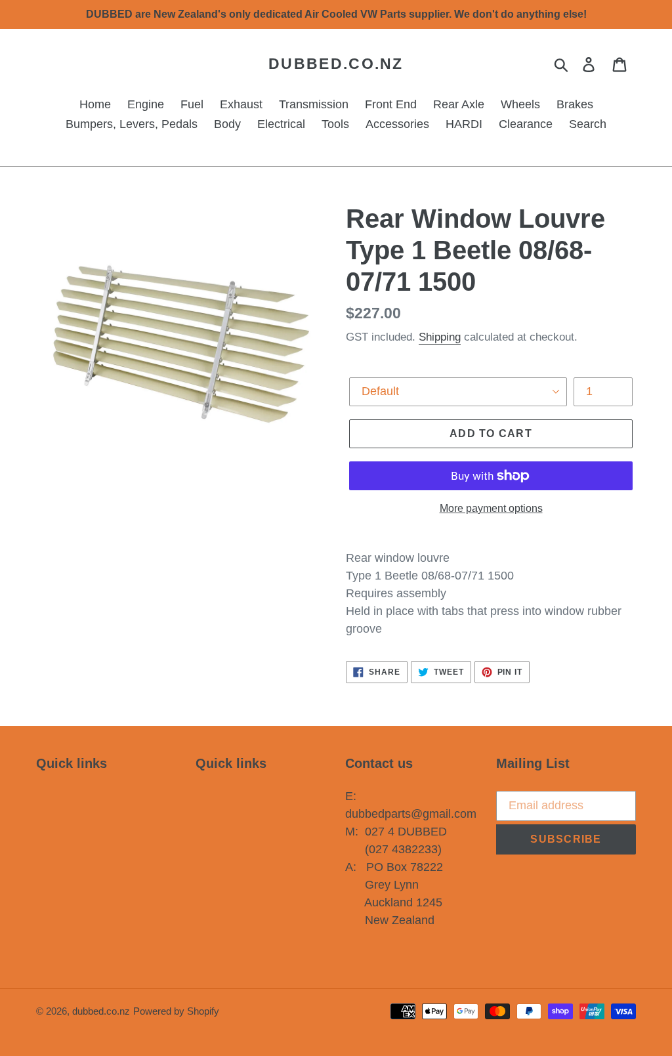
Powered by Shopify (176, 1011)
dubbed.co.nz (336, 63)
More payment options (491, 508)
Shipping (440, 337)
